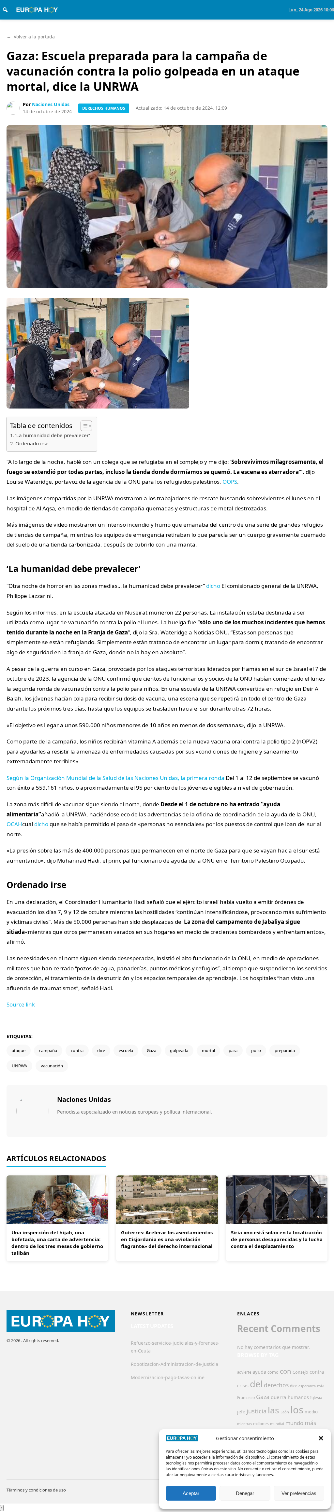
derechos (276, 1385)
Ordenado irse (32, 443)
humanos (298, 1397)
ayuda (259, 1371)
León (285, 1411)
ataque (18, 1050)
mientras (244, 1424)
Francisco (246, 1397)
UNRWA (19, 1066)
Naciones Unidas (50, 104)
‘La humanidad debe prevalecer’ (52, 435)
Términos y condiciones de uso (36, 1490)
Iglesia (316, 1397)
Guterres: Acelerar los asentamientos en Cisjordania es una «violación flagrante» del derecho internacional (167, 1239)
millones (261, 1423)
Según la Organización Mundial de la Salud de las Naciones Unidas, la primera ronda (115, 778)
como (273, 1372)
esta (320, 1385)
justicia (256, 1411)
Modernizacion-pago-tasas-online (168, 1377)
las (273, 1410)
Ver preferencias (298, 1493)
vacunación (52, 1066)
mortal (208, 1050)
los (296, 1409)
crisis (243, 1385)
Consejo (300, 1372)
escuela (126, 1050)
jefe (241, 1411)
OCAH (14, 824)
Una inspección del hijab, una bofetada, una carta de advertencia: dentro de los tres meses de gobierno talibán (57, 1242)
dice (101, 1050)
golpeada (179, 1050)
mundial (277, 1423)
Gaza (151, 1050)
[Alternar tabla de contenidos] (83, 425)
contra (77, 1050)
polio (256, 1050)
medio (311, 1412)
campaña (48, 1050)
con (285, 1371)
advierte (244, 1372)
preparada (285, 1050)
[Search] (5, 10)
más (310, 1423)
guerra (278, 1397)
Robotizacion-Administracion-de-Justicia (174, 1364)
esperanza (307, 1385)
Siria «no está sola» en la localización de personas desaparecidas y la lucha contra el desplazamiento (277, 1239)
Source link (21, 1004)
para (233, 1050)
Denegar (245, 1493)
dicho (213, 586)
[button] (321, 1438)
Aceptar (191, 1493)
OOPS (229, 481)
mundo (294, 1423)
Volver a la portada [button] (31, 37)
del (256, 1384)
